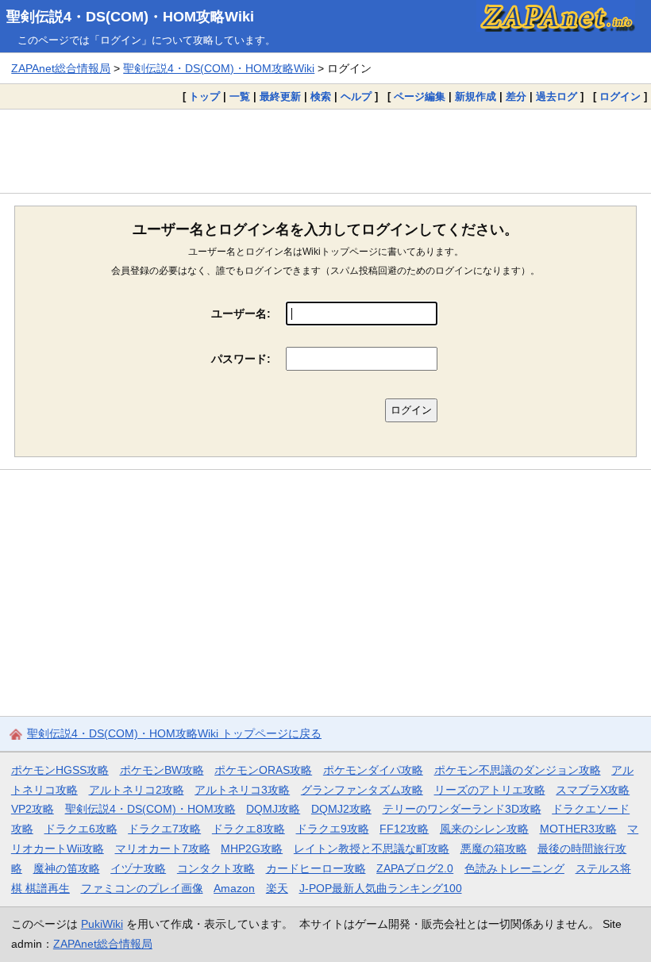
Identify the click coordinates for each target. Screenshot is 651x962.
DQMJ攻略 (273, 808)
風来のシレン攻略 (484, 828)
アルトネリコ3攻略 (242, 789)
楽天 (277, 888)
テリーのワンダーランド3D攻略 (462, 808)
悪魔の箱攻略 (493, 848)
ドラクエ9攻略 (332, 828)
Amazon (234, 888)
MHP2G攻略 (252, 848)
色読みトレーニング (514, 868)
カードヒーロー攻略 (316, 868)
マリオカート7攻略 (162, 848)
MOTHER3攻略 (578, 828)
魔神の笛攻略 (66, 868)
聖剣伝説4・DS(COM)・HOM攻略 (150, 808)
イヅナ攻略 (138, 868)
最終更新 (280, 96)
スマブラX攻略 (593, 789)
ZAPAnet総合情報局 (60, 68)
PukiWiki (102, 924)
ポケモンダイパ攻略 (373, 770)
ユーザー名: (241, 313)
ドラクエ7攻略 (164, 828)
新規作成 (475, 96)
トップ (204, 96)
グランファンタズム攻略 (362, 789)
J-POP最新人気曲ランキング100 (380, 888)
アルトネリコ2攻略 (136, 789)
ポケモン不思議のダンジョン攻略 (517, 770)
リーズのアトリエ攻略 (489, 789)
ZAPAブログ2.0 (414, 868)
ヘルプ (356, 96)
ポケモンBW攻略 (162, 770)
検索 (320, 96)
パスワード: (241, 358)
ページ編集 (419, 96)
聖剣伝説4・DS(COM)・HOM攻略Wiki (130, 17)
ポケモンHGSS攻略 (60, 770)
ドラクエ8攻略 (248, 828)
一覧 (239, 96)
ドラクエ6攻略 (80, 828)
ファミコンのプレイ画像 (142, 888)
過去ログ (556, 96)
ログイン (620, 96)
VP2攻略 (32, 808)
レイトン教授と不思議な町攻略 (371, 848)
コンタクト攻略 (216, 868)
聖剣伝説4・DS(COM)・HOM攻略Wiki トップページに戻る (174, 733)
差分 (516, 96)
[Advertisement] (325, 151)
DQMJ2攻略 (341, 808)
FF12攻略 (404, 828)
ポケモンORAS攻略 (263, 770)
